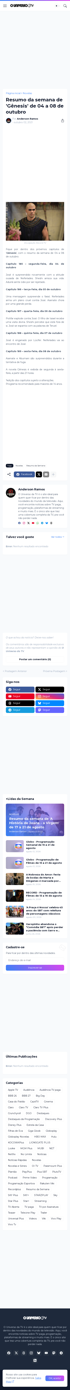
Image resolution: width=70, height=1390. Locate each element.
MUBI (40, 1148)
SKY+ (26, 1195)
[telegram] (42, 523)
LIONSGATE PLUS (39, 1142)
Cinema (48, 1101)
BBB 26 (12, 1095)
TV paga (29, 1206)
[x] (16, 1353)
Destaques (43, 1113)
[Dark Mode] (57, 6)
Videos (33, 1218)
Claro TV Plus (40, 1107)
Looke (11, 1148)
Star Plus (13, 1201)
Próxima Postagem (54, 671)
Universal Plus (16, 1218)
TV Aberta (13, 1206)
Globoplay (51, 1130)
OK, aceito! (55, 1378)
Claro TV (23, 1107)
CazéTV (34, 1101)
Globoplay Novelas (18, 1136)
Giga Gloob (34, 1130)
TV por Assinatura (48, 1206)
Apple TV (13, 1089)
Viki (44, 1218)
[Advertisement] (35, 50)
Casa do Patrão (16, 1101)
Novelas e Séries (17, 1165)
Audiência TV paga (50, 1089)
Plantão (12, 1171)
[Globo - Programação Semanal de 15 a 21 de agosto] (15, 846)
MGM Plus (26, 1148)
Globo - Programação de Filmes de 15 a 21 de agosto (44, 861)
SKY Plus (13, 1195)
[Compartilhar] (61, 120)
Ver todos (56, 537)
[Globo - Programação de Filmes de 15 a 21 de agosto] (15, 863)
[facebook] (19, 523)
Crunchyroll (14, 1113)
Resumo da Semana (35, 465)
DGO (29, 1113)
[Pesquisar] (65, 6)
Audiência (28, 1089)
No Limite (26, 1154)
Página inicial (13, 93)
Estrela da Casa (35, 1125)
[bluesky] (47, 523)
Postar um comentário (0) (35, 659)
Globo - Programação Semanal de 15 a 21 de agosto (40, 845)
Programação (49, 1177)
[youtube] (33, 523)
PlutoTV (56, 1171)
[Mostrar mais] (53, 474)
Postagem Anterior (16, 671)
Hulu (53, 1136)
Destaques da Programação (24, 1119)
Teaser (11, 1212)
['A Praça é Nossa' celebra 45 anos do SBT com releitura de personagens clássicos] (15, 912)
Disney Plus (14, 1125)
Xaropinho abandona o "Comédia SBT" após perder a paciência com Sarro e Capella (44, 927)
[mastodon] (54, 1353)
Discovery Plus (53, 1119)
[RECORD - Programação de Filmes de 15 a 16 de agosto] (15, 896)
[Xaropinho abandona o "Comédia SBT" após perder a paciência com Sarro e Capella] (15, 929)
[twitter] (28, 523)
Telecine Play (28, 1212)
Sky (55, 1195)
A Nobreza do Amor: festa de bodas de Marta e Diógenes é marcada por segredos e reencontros (43, 878)
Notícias (41, 1154)
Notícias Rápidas (17, 1160)
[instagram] (24, 523)
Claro (11, 1107)
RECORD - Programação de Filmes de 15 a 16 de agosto (44, 894)
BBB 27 (26, 1095)
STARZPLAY (41, 1195)
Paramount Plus (52, 1165)
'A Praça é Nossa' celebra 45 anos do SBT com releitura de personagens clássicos (44, 910)
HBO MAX (40, 1136)
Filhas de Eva (15, 1130)
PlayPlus (27, 1171)
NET (51, 1148)
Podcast (12, 1177)
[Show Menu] (5, 6)
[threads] (51, 523)
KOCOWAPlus (16, 1142)
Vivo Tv (12, 1224)
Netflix (11, 1154)
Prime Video (30, 1177)
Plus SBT (42, 1171)
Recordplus (14, 1189)
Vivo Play (56, 1218)
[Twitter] (39, 474)
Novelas (27, 93)
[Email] (46, 474)
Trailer (44, 1212)
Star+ (26, 1201)
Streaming (41, 1201)
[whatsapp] (37, 523)
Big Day (40, 1095)
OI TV (35, 1165)
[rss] (35, 1360)
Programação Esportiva (21, 1183)
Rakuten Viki (47, 1183)
